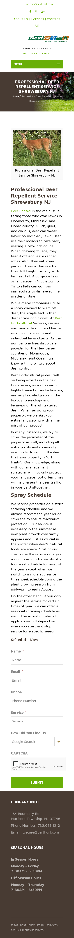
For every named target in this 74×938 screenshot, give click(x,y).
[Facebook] (30, 11)
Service (19, 712)
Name (17, 651)
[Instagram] (36, 11)
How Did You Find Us (30, 733)
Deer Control (21, 211)
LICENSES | (39, 19)
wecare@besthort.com (39, 4)
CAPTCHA (19, 753)
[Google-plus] (42, 11)
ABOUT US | (22, 19)
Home (16, 96)
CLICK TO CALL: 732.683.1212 (37, 53)
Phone (16, 692)
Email (17, 672)
